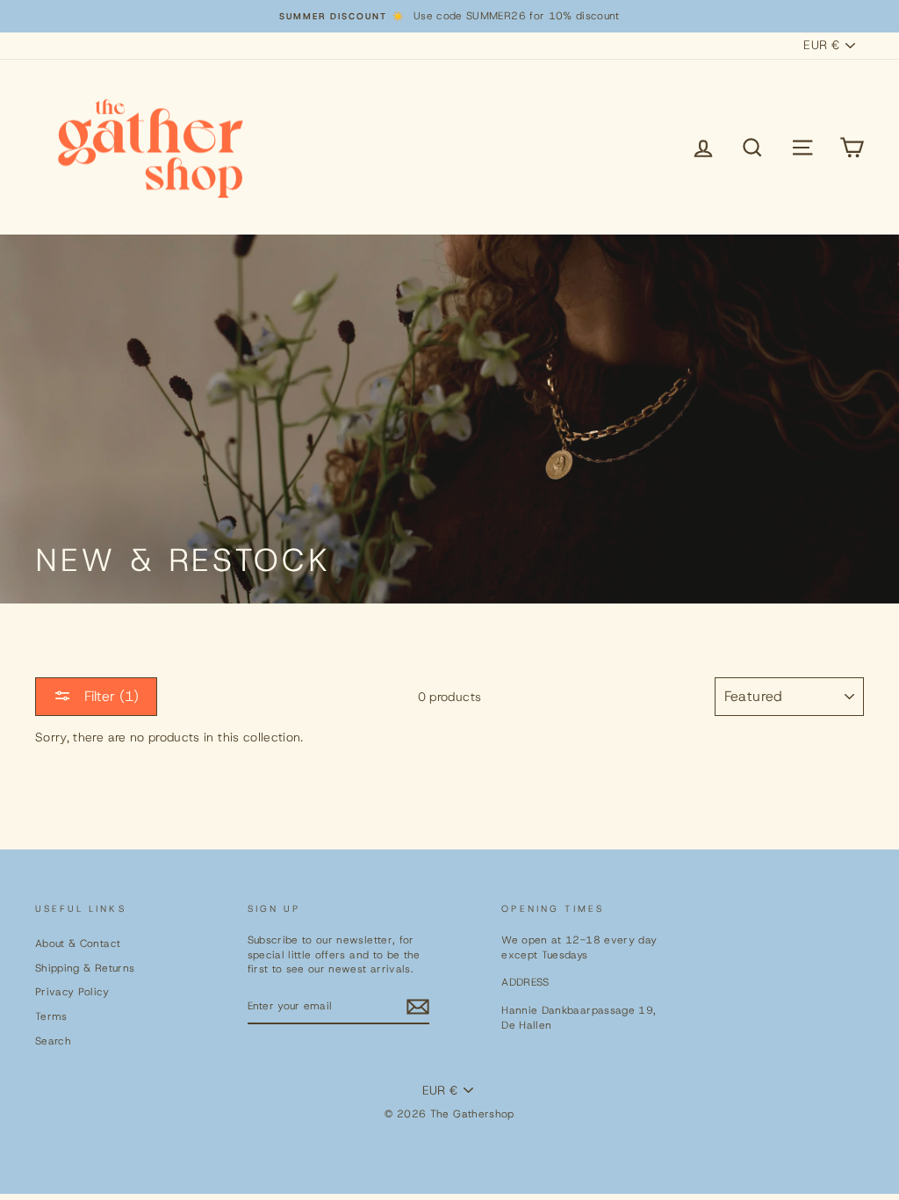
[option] (449, 16)
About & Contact (77, 943)
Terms (51, 1016)
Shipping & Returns (84, 968)
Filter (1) (109, 696)
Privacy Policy (72, 992)
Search (53, 1041)
